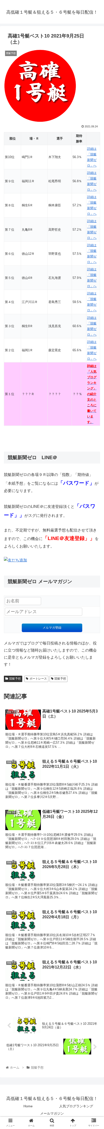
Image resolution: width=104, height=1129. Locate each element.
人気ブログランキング (76, 1106)
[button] (94, 678)
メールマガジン (52, 1113)
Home (28, 1106)
